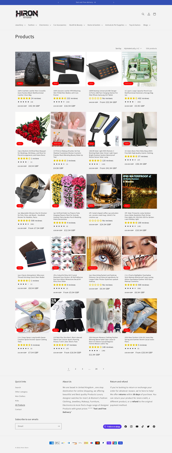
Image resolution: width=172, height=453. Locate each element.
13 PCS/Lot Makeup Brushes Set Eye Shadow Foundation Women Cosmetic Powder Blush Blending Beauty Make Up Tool (68, 154)
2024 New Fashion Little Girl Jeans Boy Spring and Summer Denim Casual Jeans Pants (139, 339)
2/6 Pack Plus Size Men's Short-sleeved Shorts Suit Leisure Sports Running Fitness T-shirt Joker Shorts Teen (67, 339)
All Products (20, 405)
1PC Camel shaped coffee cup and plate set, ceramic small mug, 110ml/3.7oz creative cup (103, 215)
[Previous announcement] (58, 2)
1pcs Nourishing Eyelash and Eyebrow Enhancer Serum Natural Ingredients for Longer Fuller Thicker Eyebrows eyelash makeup (103, 278)
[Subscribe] (58, 426)
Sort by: (119, 48)
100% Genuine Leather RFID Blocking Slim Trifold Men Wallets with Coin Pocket (66, 93)
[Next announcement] (113, 2)
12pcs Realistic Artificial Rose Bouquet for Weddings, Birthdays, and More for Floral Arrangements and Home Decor (32, 153)
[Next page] (103, 369)
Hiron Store (24, 447)
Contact (18, 409)
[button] (20, 25)
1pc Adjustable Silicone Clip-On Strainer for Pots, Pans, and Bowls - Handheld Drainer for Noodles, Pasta (32, 215)
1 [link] (68, 368)
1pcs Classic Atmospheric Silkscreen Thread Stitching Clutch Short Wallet (31, 276)
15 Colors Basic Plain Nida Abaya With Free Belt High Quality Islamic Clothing (139, 152)
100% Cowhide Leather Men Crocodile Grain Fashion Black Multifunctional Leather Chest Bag (32, 93)
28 (96, 369)
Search (18, 387)
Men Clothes (20, 396)
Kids (17, 400)
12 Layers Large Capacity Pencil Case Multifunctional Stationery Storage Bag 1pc (139, 93)
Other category (21, 392)
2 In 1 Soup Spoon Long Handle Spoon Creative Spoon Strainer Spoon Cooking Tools (32, 339)
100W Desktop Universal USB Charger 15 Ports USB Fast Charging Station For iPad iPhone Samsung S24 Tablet (103, 93)
